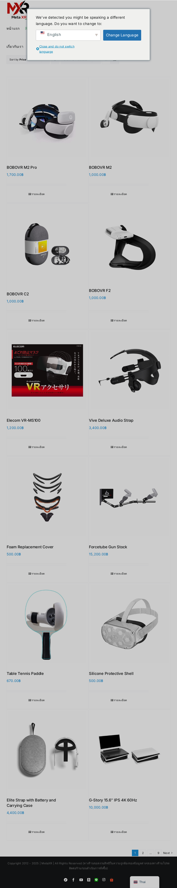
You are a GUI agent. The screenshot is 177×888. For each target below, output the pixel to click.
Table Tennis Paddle (25, 673)
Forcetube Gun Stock (108, 547)
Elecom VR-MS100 (24, 420)
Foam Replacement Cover (30, 547)
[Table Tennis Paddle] (47, 623)
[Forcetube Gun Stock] (129, 497)
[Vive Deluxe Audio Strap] (129, 370)
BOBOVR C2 (18, 294)
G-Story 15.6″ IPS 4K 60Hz (113, 800)
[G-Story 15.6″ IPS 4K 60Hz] (129, 750)
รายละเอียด (38, 194)
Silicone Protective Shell (111, 673)
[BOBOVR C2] (47, 244)
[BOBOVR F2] (129, 242)
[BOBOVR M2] (129, 117)
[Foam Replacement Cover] (47, 497)
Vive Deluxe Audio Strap (111, 420)
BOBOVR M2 (100, 167)
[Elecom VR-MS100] (47, 370)
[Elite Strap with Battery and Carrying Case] (47, 750)
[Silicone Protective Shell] (129, 623)
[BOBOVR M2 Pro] (47, 117)
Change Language (122, 35)
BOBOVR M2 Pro (22, 167)
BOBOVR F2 (100, 290)
